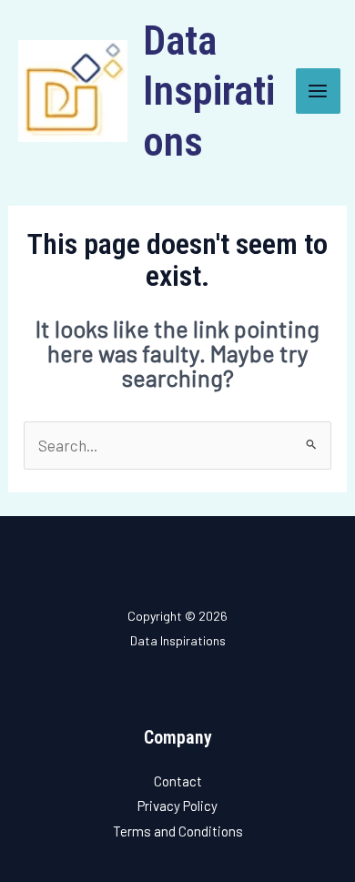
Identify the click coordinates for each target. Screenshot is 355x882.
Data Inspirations (209, 91)
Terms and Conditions (178, 831)
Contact (178, 781)
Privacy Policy (177, 805)
